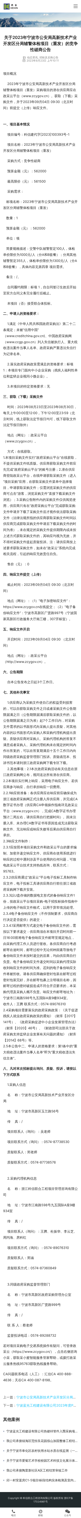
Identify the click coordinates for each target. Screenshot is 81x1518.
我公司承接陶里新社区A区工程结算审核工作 (37, 1470)
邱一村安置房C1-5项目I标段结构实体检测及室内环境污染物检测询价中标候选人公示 (42, 1480)
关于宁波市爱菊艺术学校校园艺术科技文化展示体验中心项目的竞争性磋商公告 (42, 1461)
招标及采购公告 (48, 57)
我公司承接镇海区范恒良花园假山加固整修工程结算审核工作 (42, 1441)
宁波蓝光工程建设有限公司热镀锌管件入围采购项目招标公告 (42, 1431)
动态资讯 (32, 57)
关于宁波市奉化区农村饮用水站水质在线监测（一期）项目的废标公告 (42, 1451)
